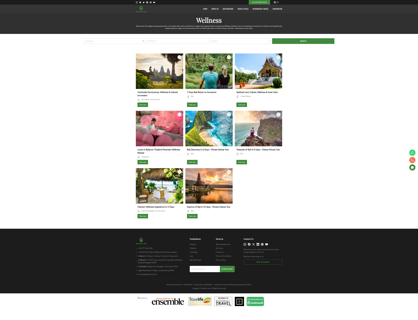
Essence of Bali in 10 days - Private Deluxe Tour (208, 207)
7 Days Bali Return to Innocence (201, 92)
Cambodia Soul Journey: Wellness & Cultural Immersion (157, 94)
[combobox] (240, 40)
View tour (142, 105)
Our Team (219, 248)
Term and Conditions (223, 256)
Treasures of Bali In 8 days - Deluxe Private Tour (258, 149)
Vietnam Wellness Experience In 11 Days (155, 207)
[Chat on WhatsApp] (412, 153)
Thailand (193, 248)
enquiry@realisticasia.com (147, 274)
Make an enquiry (262, 262)
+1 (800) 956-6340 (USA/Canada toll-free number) (157, 252)
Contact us (220, 252)
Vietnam (193, 244)
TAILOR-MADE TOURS (259, 2)
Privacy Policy (221, 260)
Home (205, 9)
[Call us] (412, 160)
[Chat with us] (412, 167)
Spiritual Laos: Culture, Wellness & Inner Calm (257, 92)
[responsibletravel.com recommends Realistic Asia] (223, 301)
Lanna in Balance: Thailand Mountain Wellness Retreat (158, 151)
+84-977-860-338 (145, 248)
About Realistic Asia (223, 244)
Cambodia (193, 252)
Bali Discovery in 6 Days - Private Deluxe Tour (208, 149)
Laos (191, 256)
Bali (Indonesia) (195, 260)
